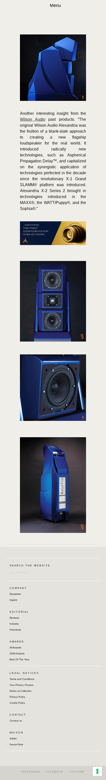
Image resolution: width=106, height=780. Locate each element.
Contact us (16, 720)
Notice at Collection (21, 691)
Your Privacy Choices (22, 685)
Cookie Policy (17, 702)
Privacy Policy (17, 696)
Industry (14, 623)
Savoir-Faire (16, 744)
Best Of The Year (19, 659)
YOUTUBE (77, 771)
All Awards (15, 647)
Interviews (15, 629)
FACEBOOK (54, 771)
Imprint (13, 600)
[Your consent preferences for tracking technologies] (97, 771)
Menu (55, 5)
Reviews (14, 617)
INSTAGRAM (30, 771)
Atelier (13, 738)
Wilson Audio (32, 119)
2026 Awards (17, 653)
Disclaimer (15, 594)
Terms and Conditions (22, 679)
